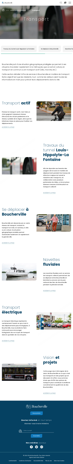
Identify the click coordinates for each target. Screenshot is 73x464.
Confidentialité (13, 460)
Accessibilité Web (38, 460)
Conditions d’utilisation (25, 460)
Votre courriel (27, 430)
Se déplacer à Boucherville (49, 49)
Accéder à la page (8, 127)
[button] (70, 3)
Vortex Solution (40, 457)
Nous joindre (36, 413)
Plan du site (48, 460)
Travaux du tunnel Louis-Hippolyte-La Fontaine (18, 49)
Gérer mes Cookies (59, 460)
